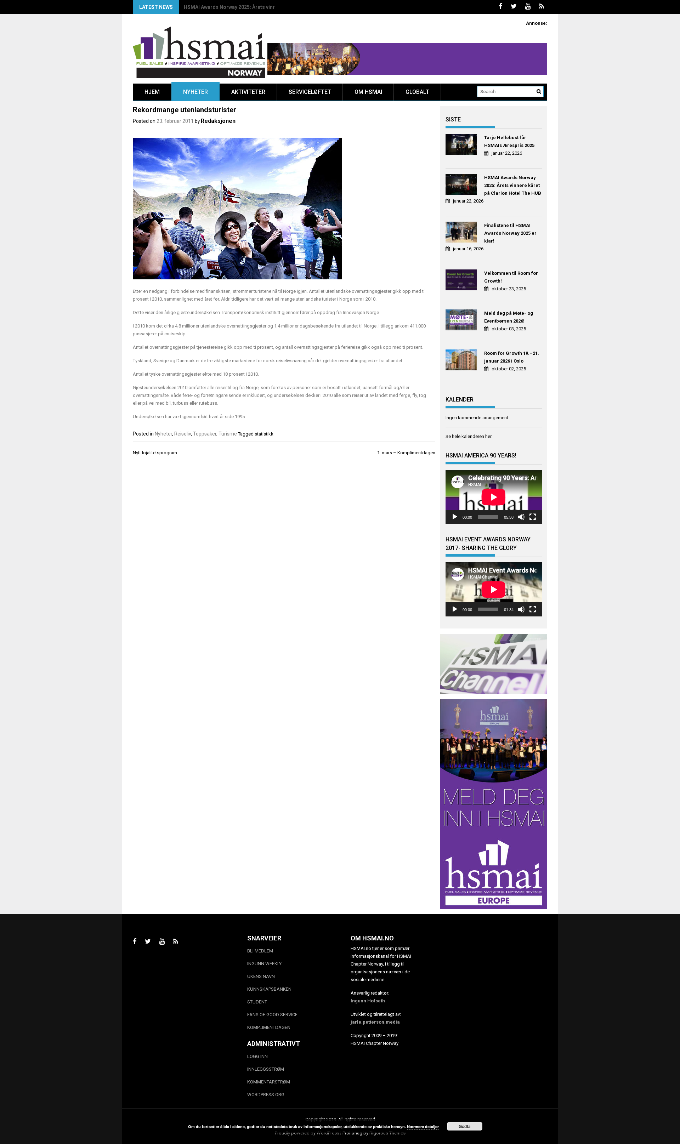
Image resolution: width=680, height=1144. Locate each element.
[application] (494, 497)
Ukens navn (261, 976)
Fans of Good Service (272, 1014)
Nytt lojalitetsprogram (155, 452)
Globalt (417, 92)
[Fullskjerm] (532, 516)
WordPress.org (265, 1094)
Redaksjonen (218, 121)
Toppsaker (204, 434)
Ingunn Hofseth (368, 1000)
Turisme (228, 434)
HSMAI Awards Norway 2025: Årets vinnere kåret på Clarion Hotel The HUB (512, 185)
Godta (465, 1126)
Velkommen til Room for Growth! (511, 277)
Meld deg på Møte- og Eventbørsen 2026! (508, 317)
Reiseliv (182, 434)
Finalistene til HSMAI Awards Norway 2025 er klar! (242, 7)
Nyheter (195, 92)
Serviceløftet (310, 92)
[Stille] (521, 516)
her (488, 436)
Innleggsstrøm (265, 1069)
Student (257, 1001)
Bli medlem (260, 951)
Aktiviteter (248, 92)
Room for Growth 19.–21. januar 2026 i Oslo (511, 357)
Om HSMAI (368, 92)
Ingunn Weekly (264, 963)
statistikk (264, 434)
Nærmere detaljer (423, 1126)
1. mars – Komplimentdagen (406, 452)
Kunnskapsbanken (269, 989)
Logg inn (257, 1056)
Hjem (152, 92)
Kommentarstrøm (268, 1082)
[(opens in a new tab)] (462, 145)
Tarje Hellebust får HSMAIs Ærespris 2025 (509, 141)
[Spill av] (454, 516)
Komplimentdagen (268, 1027)
